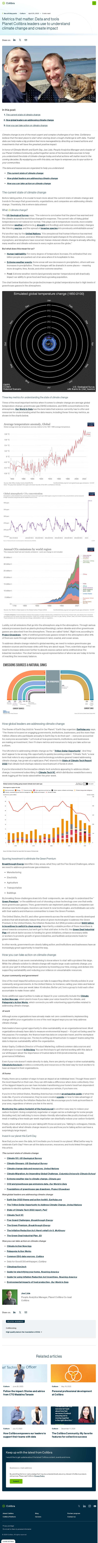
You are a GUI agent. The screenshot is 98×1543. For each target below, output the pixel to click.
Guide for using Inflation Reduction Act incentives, (42, 1284)
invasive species (58, 227)
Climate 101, (24, 1162)
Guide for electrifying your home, (33, 1279)
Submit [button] (16, 1487)
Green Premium (11, 898)
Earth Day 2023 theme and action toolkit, (34, 1206)
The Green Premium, (28, 1232)
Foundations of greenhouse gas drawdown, (38, 1196)
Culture (23, 13)
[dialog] (8, 1541)
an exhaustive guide (72, 1094)
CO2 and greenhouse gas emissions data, (37, 1191)
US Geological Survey (18, 214)
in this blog (29, 1047)
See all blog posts (10, 13)
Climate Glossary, (27, 1167)
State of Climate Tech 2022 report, (27, 1217)
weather (26, 224)
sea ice (27, 227)
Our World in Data (24, 409)
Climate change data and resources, (33, 1172)
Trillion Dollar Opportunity (67, 749)
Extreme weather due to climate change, (34, 1186)
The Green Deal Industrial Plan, (24, 1242)
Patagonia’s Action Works (15, 999)
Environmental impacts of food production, (37, 1289)
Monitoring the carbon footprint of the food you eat (28, 1109)
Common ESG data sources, (25, 1263)
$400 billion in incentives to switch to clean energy (28, 923)
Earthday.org (83, 728)
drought (49, 224)
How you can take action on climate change (27, 124)
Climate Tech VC (47, 771)
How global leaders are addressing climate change (30, 119)
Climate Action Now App (19, 1253)
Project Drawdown (24, 631)
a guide (60, 1097)
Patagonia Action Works (19, 1258)
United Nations (33, 235)
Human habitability (16, 256)
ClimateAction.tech (26, 1062)
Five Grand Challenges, (30, 1227)
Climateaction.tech (16, 1273)
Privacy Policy (39, 1482)
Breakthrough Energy (13, 861)
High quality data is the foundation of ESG (23, 1339)
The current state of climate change (23, 113)
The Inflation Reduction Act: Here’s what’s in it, (36, 1237)
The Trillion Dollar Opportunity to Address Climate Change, (44, 1211)
